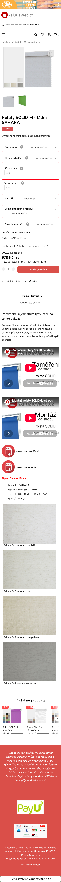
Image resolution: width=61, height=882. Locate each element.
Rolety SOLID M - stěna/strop (24, 42)
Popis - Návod (30, 296)
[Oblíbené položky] (42, 35)
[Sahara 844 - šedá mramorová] (29, 661)
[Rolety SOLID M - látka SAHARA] (30, 67)
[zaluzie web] (17, 14)
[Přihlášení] (49, 35)
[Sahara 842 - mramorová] (29, 569)
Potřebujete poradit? (30, 302)
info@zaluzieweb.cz (16, 858)
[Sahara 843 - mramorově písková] (29, 615)
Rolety (5, 42)
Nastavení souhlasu (31, 864)
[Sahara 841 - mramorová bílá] (29, 524)
